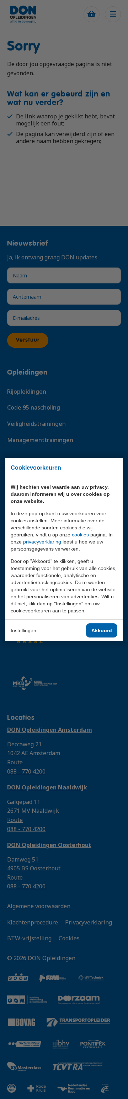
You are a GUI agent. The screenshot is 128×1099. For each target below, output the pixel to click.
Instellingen (23, 630)
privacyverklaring (42, 542)
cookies (80, 534)
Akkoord (101, 630)
